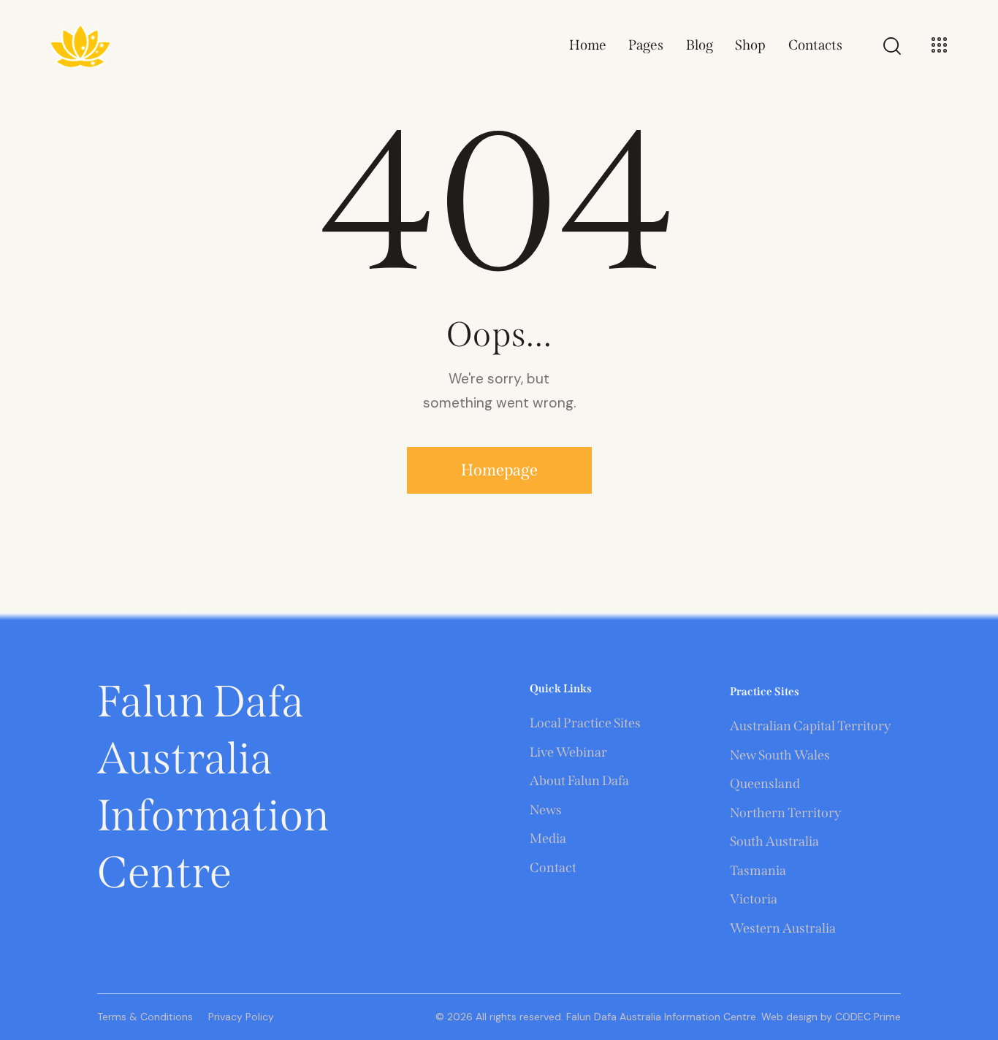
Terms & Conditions (145, 1016)
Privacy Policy (241, 1016)
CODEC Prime (866, 1016)
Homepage (499, 470)
